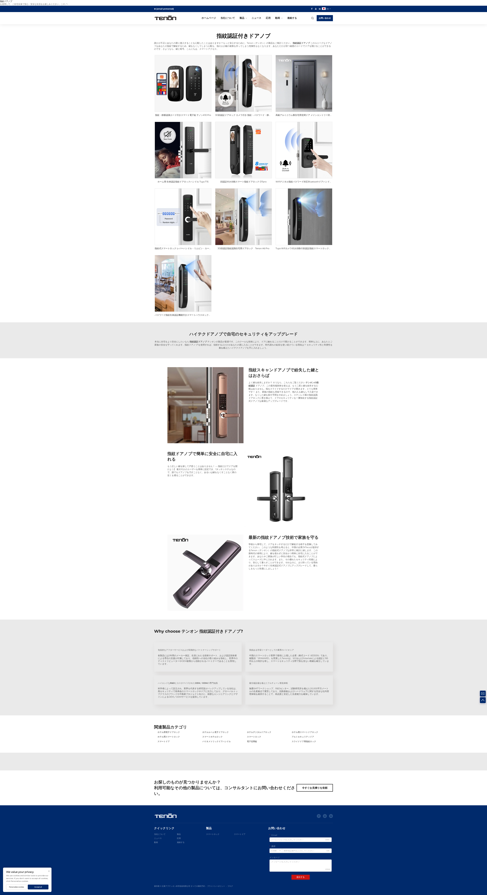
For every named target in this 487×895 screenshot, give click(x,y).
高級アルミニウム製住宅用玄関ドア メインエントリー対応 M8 (306, 115)
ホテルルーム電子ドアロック (215, 732)
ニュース (256, 18)
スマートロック (254, 737)
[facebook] (312, 8)
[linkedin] (320, 8)
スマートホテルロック (212, 737)
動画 (277, 18)
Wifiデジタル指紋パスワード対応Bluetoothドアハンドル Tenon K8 (310, 181)
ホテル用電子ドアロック (169, 732)
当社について (228, 18)
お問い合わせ (325, 18)
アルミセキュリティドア (303, 737)
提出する (301, 877)
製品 (242, 18)
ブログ (230, 886)
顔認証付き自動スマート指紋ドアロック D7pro (243, 181)
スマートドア (164, 741)
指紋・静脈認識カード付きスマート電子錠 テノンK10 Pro (183, 115)
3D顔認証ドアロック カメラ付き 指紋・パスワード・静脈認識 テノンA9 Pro (252, 115)
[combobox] (275, 850)
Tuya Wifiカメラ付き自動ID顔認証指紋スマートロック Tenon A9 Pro (310, 248)
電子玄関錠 (252, 741)
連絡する (292, 18)
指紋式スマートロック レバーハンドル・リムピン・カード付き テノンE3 (190, 248)
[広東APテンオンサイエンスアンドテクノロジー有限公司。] (167, 18)
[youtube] (316, 8)
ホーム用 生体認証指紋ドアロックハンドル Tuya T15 (183, 181)
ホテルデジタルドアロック (259, 732)
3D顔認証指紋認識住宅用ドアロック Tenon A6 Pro (243, 248)
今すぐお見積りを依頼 (314, 787)
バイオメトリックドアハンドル (216, 741)
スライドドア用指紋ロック (304, 741)
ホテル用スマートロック (169, 737)
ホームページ (209, 18)
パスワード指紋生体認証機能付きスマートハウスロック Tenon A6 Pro (190, 315)
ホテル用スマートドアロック (305, 732)
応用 (268, 18)
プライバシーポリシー (216, 886)
